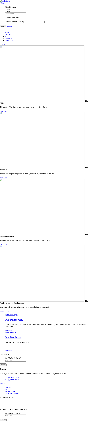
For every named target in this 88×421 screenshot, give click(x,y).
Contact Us (9, 40)
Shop (6, 36)
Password (8, 11)
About (7, 32)
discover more (5, 311)
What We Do (9, 34)
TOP (2, 383)
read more (3, 111)
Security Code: (10, 18)
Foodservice (9, 38)
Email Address (10, 7)
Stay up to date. (5, 354)
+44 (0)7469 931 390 (12, 380)
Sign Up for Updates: (13, 358)
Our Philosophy (14, 319)
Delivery (8, 387)
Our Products (13, 337)
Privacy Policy (10, 391)
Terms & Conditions (12, 394)
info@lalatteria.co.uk (12, 377)
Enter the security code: (14, 22)
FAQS (7, 389)
